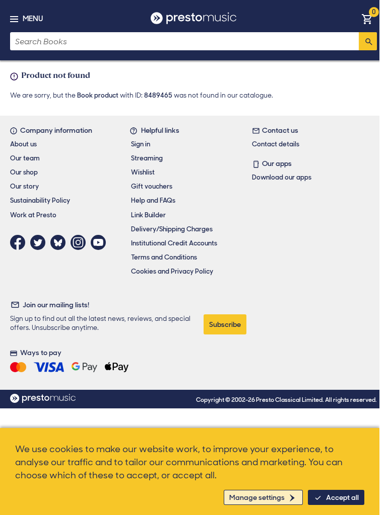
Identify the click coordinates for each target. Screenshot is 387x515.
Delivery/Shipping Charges (172, 229)
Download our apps (281, 177)
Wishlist (143, 172)
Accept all (342, 497)
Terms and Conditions (164, 257)
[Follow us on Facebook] (20, 242)
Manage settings (257, 497)
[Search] (368, 41)
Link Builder (148, 215)
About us (23, 144)
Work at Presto (33, 215)
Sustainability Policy (40, 200)
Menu (33, 19)
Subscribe (225, 324)
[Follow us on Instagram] (81, 242)
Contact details (275, 144)
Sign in (140, 144)
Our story (24, 186)
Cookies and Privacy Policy (172, 271)
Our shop (24, 172)
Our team (25, 158)
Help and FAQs (153, 200)
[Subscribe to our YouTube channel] (101, 242)
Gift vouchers (151, 186)
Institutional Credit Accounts (174, 243)
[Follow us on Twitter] (40, 242)
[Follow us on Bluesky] (60, 242)
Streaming (147, 158)
